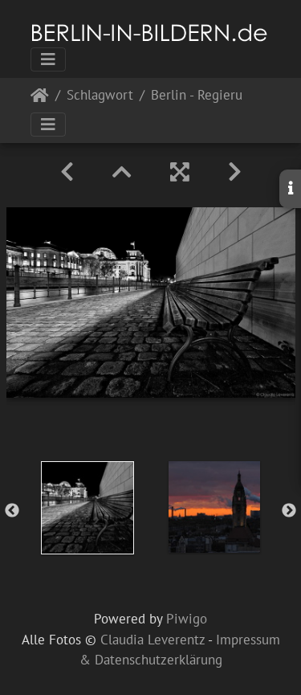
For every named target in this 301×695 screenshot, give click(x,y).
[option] (87, 508)
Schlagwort (100, 96)
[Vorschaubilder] (122, 171)
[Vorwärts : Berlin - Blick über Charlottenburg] (235, 171)
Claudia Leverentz (152, 639)
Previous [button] (12, 511)
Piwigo (186, 619)
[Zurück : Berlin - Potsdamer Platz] (67, 171)
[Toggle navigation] (48, 59)
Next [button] (289, 511)
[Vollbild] (180, 171)
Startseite (40, 98)
